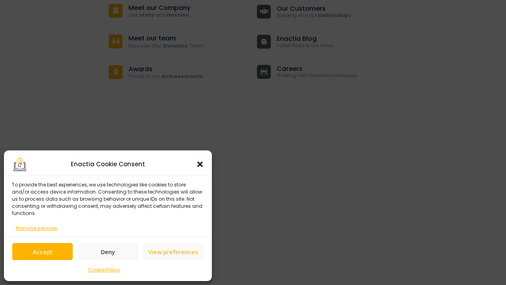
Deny (108, 252)
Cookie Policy (104, 269)
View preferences (173, 252)
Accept (43, 252)
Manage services (36, 228)
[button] (200, 164)
